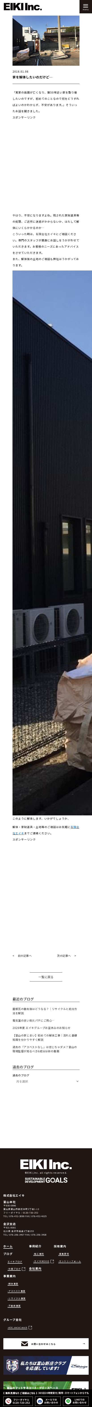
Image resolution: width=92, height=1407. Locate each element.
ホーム (8, 1246)
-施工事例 (38, 1253)
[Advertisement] (46, 166)
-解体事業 (13, 1283)
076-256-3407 (17, 1234)
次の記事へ (64, 955)
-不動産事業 (14, 1305)
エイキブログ (15, 1261)
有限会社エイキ (46, 234)
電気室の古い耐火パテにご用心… (33, 1020)
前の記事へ (25, 955)
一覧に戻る (46, 977)
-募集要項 (63, 1253)
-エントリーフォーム (69, 1261)
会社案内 (35, 1268)
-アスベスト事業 (16, 1291)
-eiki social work (17, 1327)
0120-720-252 (30, 1212)
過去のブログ (21, 1075)
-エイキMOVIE (41, 1261)
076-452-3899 (17, 1216)
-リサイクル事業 (17, 1298)
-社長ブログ (14, 1268)
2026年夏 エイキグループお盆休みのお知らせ (42, 1028)
